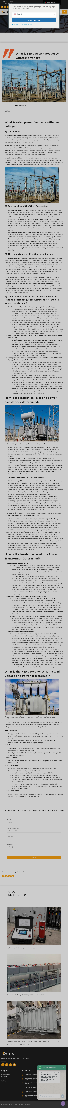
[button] (63, 111)
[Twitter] (5, 7)
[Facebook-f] (2, 7)
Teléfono (10, 836)
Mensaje (9, 844)
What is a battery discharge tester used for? (25, 995)
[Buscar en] (64, 12)
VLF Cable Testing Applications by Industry (25, 948)
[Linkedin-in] (8, 7)
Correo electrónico (13, 828)
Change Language (34, 20)
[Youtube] (12, 876)
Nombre (9, 820)
